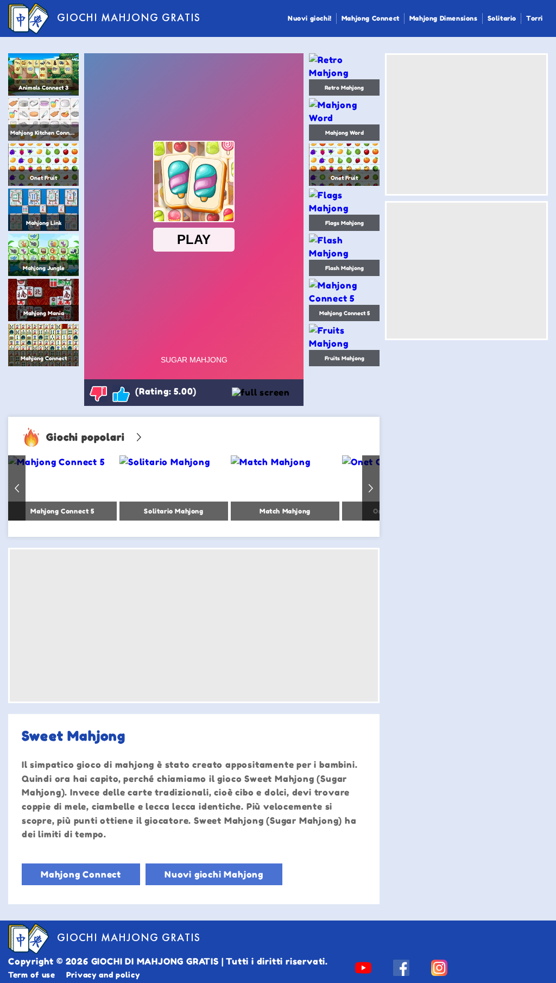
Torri (534, 18)
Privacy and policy (103, 974)
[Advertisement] (194, 625)
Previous (17, 488)
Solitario (502, 18)
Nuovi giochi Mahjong (214, 874)
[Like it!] (121, 393)
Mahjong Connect (371, 18)
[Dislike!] (98, 393)
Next (371, 488)
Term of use (31, 974)
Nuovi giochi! (310, 18)
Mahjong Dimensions (443, 18)
